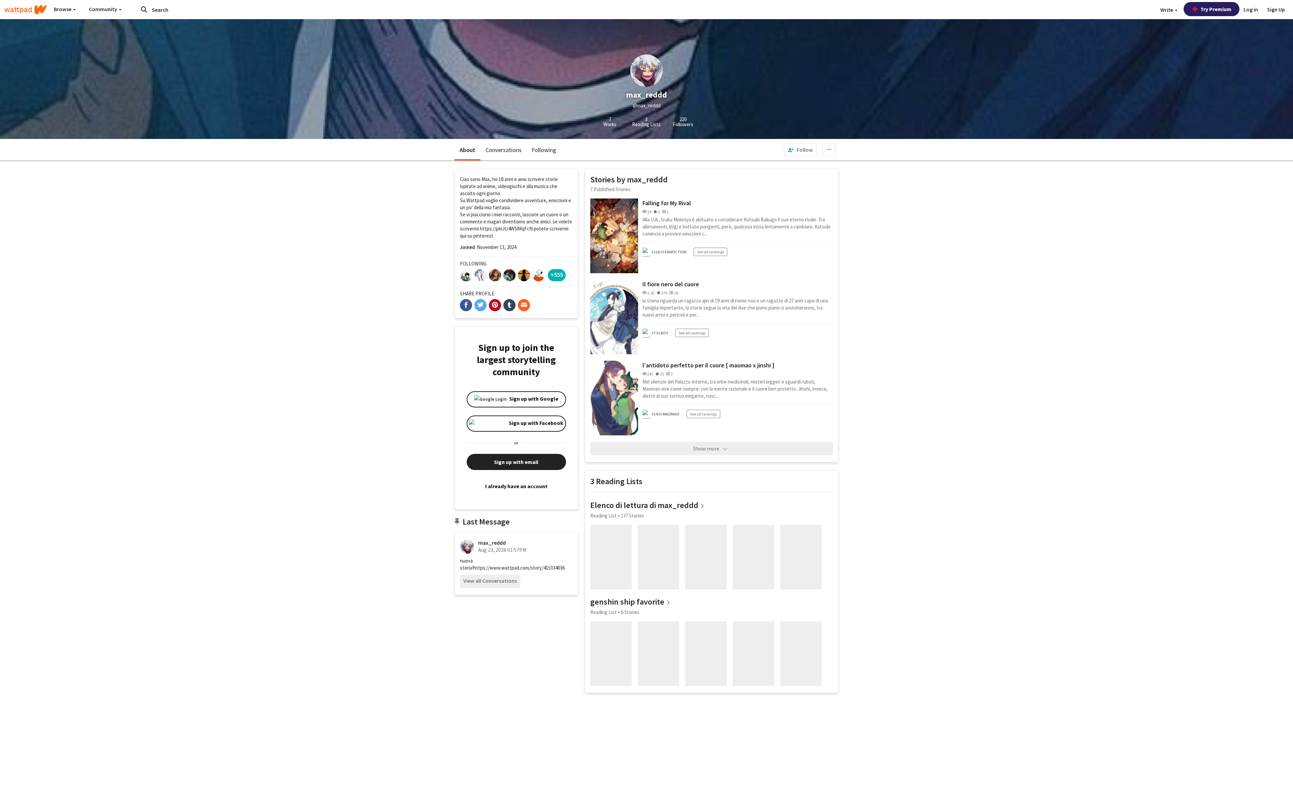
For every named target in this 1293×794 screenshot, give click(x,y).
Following (544, 150)
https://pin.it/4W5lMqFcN (506, 228)
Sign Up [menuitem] (1276, 9)
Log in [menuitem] (1251, 9)
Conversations (504, 150)
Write (1167, 9)
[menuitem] (800, 149)
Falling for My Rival (666, 203)
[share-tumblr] (509, 305)
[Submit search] (144, 9)
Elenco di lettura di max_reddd (644, 505)
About (467, 150)
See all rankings (710, 251)
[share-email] (524, 305)
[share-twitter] (480, 305)
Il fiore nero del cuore (670, 284)
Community (103, 9)
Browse (63, 9)
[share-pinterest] (495, 305)
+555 (557, 275)
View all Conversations (490, 580)
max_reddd (492, 543)
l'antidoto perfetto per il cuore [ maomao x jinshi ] (708, 365)
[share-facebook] (466, 305)
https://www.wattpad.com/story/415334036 (519, 568)
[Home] (25, 10)
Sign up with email (516, 462)
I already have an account (516, 486)
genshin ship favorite (627, 602)
